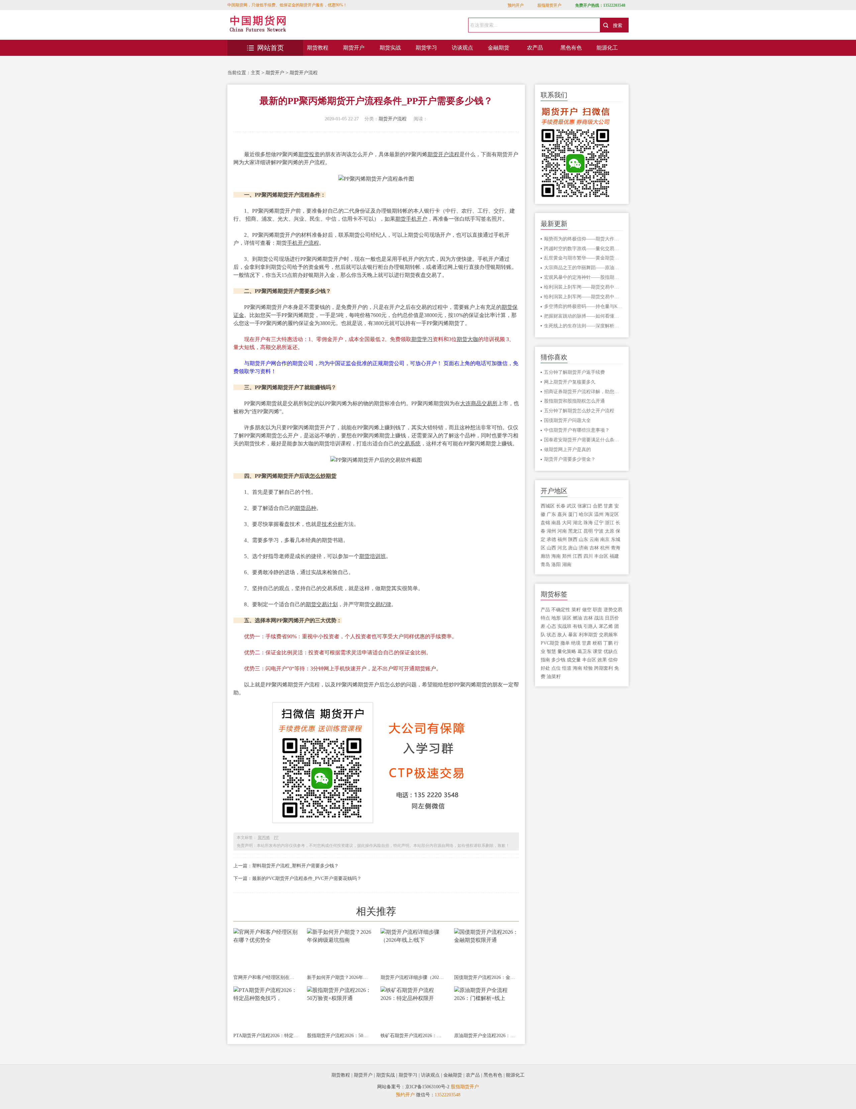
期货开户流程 (304, 72)
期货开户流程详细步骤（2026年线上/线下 (413, 977)
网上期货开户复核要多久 (570, 381)
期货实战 (390, 47)
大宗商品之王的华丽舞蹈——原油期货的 (583, 267)
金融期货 (498, 47)
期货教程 (317, 47)
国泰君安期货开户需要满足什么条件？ (583, 439)
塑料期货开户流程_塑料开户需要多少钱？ (295, 865)
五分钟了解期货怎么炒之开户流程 (579, 410)
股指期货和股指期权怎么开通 (574, 401)
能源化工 (607, 47)
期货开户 (353, 47)
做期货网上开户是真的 (567, 449)
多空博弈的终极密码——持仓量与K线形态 (583, 306)
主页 (255, 72)
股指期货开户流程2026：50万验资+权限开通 (339, 1035)
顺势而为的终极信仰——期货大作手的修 (583, 238)
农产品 (535, 47)
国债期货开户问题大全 (567, 420)
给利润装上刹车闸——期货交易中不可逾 (583, 287)
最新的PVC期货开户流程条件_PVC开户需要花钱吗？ (306, 878)
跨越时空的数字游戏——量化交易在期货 (583, 248)
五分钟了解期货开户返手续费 (574, 372)
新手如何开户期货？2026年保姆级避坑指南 (339, 977)
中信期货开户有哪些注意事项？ (577, 430)
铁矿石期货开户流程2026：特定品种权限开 (413, 1035)
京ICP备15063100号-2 (427, 1086)
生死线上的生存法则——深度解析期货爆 (583, 325)
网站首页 (270, 47)
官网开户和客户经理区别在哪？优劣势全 (265, 977)
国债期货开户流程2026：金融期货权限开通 (486, 977)
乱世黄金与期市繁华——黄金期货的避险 (583, 257)
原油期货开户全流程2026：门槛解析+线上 (486, 1035)
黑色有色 (571, 47)
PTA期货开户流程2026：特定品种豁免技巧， (265, 1035)
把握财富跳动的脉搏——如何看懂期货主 (583, 316)
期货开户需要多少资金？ (570, 459)
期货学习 (426, 47)
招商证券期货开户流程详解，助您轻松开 (583, 391)
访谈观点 (462, 47)
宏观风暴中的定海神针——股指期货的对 (583, 277)
